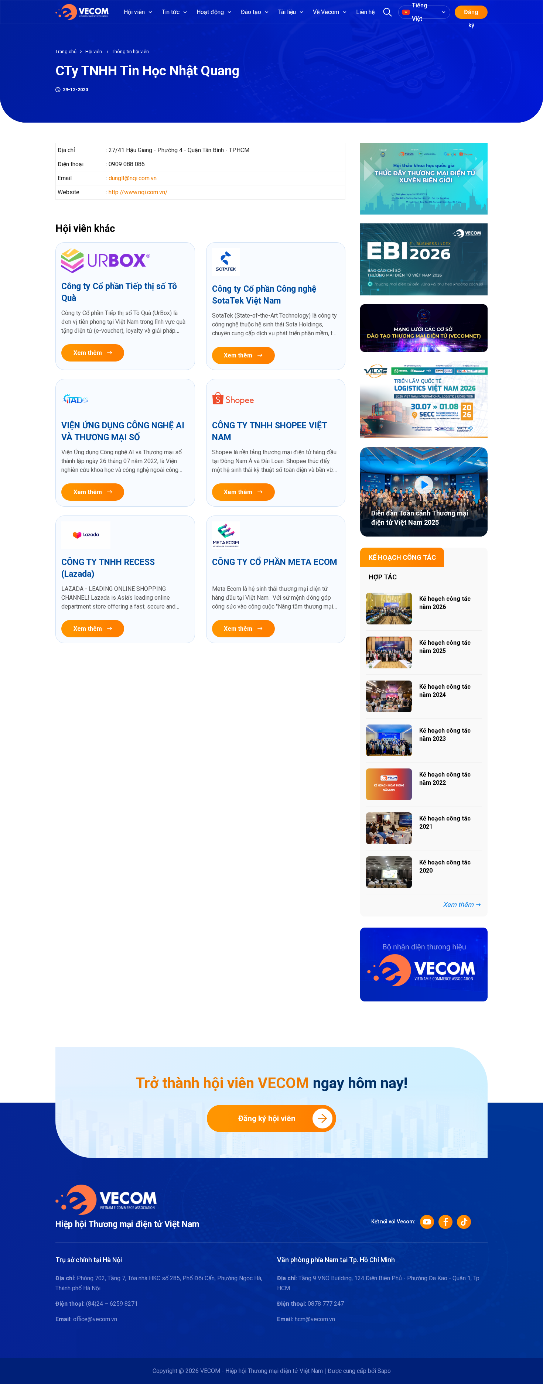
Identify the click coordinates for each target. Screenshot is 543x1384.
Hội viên (134, 12)
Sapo (384, 1370)
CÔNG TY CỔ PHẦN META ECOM (274, 562)
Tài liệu (287, 12)
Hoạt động (210, 12)
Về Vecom (326, 12)
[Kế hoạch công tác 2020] (389, 872)
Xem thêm (88, 352)
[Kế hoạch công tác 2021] (389, 828)
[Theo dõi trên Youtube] (427, 1222)
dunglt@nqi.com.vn (133, 178)
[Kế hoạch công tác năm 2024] (389, 696)
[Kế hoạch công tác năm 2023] (389, 740)
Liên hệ (365, 12)
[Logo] (106, 1199)
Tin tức (171, 12)
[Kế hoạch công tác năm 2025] (389, 652)
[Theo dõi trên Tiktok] (464, 1222)
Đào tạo (251, 12)
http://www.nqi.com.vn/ (138, 192)
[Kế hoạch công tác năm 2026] (389, 608)
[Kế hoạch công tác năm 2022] (389, 784)
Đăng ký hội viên (267, 1118)
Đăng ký (471, 13)
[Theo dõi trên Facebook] (445, 1222)
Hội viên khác (85, 228)
